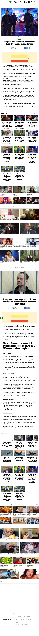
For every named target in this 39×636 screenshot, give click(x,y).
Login (24, 616)
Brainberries (2, 195)
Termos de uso (22, 619)
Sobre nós (33, 616)
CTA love (21, 263)
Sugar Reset (2, 525)
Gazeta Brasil (14, 47)
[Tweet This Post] (27, 48)
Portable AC (2, 581)
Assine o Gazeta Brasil (19, 616)
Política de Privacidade (29, 619)
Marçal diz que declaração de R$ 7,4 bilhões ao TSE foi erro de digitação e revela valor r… (32, 246)
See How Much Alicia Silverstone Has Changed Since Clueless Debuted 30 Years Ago (19, 246)
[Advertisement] (19, 599)
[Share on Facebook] (25, 48)
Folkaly (21, 580)
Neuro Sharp (2, 515)
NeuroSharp (15, 515)
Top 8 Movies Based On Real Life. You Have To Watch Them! (8, 261)
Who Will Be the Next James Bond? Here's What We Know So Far (9, 234)
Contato (17, 622)
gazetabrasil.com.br (23, 235)
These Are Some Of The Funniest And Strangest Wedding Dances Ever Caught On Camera (19, 205)
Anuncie (17, 619)
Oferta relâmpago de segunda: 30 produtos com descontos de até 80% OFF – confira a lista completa (19, 345)
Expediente (28, 616)
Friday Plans (28, 525)
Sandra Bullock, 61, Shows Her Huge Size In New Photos (28, 579)
